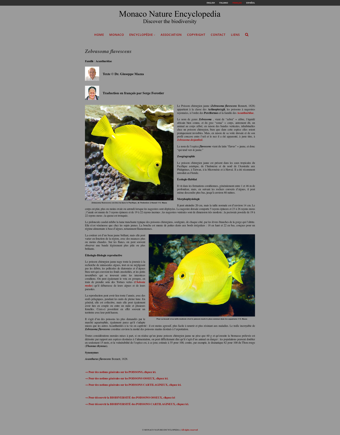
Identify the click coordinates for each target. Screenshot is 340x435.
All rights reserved (189, 429)
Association (171, 35)
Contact (218, 35)
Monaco (116, 35)
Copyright (196, 35)
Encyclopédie (141, 35)
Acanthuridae (245, 113)
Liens (235, 35)
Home (99, 35)
